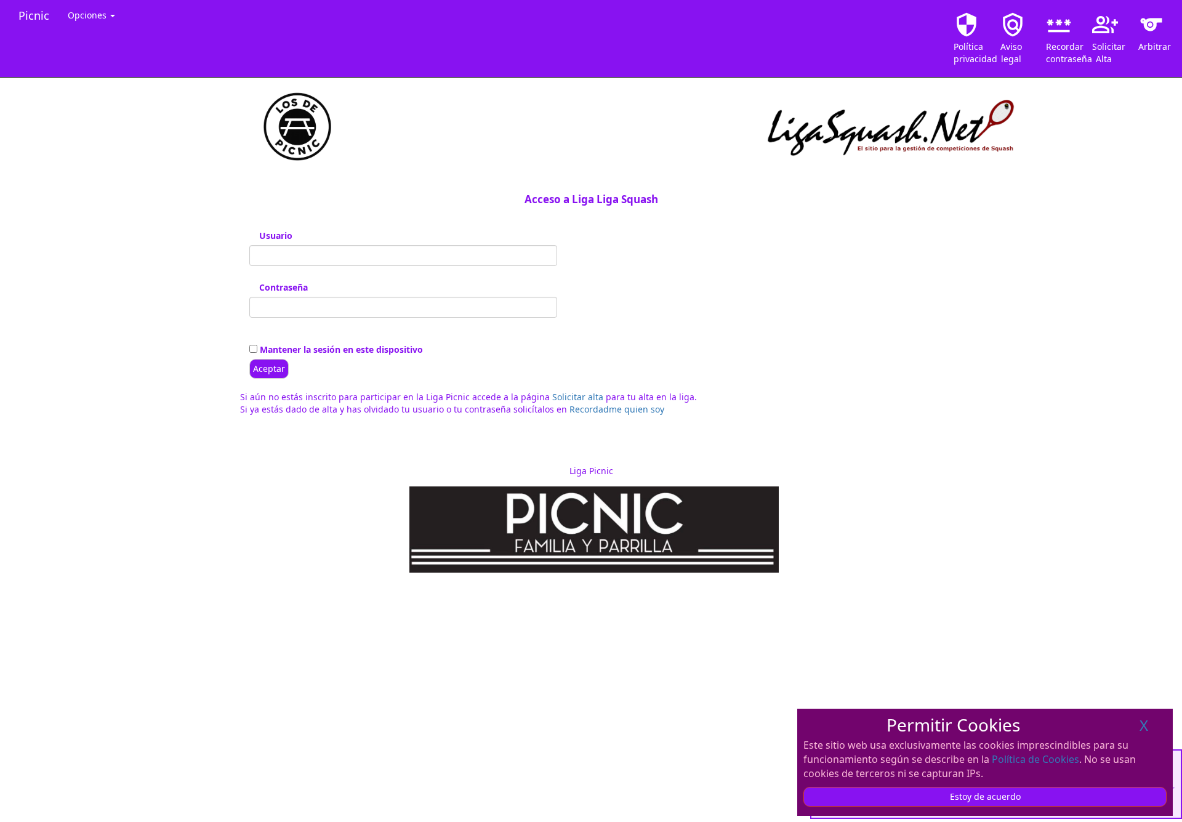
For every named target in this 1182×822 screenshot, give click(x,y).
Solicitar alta (577, 397)
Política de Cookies (1035, 759)
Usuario (275, 235)
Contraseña (283, 287)
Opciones (88, 15)
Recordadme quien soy (616, 409)
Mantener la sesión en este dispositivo (340, 349)
